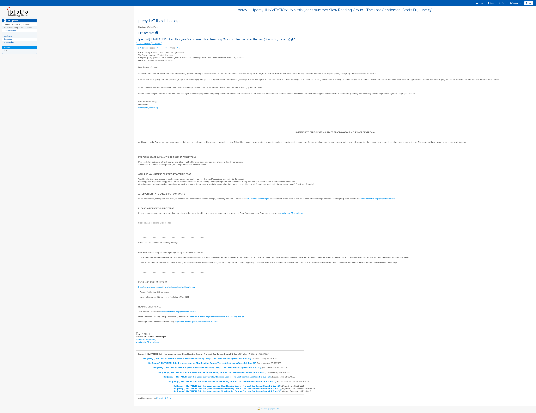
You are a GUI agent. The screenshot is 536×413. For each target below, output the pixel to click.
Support (515, 3)
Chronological (144, 43)
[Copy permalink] (293, 39)
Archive (7, 48)
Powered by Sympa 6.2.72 (270, 409)
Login (529, 3)
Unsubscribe (9, 42)
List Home (8, 36)
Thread (156, 43)
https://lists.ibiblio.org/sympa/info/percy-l (377, 199)
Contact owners (10, 30)
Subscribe (8, 39)
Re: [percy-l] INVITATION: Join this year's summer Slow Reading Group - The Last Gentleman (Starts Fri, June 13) (197, 359)
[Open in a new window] (156, 33)
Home (480, 3)
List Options (12, 21)
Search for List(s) (497, 3)
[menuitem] (480, 3)
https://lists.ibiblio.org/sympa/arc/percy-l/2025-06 (196, 322)
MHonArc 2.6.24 (163, 398)
